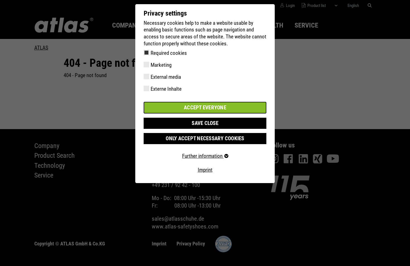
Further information (203, 156)
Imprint (205, 170)
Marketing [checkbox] (161, 65)
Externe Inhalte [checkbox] (166, 89)
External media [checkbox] (166, 77)
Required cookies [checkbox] (169, 53)
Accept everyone (205, 107)
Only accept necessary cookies (205, 138)
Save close (205, 123)
